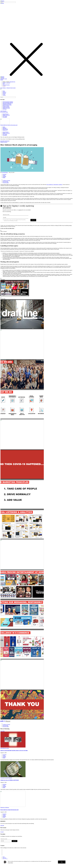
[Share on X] (3, 721)
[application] (36, 862)
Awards (14, 87)
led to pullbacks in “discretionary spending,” (55, 184)
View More (2, 731)
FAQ (4, 83)
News (1, 87)
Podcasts (8, 87)
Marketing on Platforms (7, 103)
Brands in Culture (6, 105)
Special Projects (5, 113)
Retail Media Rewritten (4, 748)
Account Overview (6, 84)
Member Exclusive (3, 142)
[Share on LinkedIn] (0, 721)
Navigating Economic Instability (6, 777)
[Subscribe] (2, 77)
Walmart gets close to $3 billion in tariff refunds (9, 780)
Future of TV (5, 130)
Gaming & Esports (6, 106)
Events (11, 87)
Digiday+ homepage (6, 82)
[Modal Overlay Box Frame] (36, 214)
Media (4, 126)
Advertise (4, 857)
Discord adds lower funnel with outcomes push (9, 809)
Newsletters (5, 117)
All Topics (5, 109)
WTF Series (5, 116)
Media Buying (5, 129)
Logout (4, 85)
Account (2, 831)
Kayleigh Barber (5, 172)
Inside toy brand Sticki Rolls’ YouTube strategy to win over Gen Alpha (14, 750)
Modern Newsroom (6, 107)
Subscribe (2, 78)
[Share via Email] (4, 721)
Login (6, 78)
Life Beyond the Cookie (7, 104)
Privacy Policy (5, 858)
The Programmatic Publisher (8, 101)
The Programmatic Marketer (8, 102)
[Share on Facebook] (2, 721)
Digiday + (4, 87)
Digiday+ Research (6, 133)
